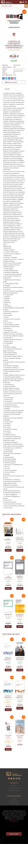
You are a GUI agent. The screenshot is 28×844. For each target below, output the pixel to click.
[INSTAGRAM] (14, 778)
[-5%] (8, 527)
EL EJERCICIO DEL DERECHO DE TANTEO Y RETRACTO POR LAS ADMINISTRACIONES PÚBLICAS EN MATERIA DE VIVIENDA (19, 615)
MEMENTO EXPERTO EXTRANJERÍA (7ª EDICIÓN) (20, 577)
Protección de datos (14, 803)
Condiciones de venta (14, 801)
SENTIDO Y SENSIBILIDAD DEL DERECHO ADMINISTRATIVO (8, 696)
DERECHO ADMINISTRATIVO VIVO (8, 658)
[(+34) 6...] (16, 778)
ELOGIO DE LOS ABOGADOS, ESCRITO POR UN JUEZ (8, 736)
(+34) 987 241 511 (14, 785)
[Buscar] (26, 6)
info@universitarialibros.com (14, 788)
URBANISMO (8, 614)
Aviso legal (14, 798)
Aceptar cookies (13, 834)
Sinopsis (7, 89)
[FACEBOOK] (9, 778)
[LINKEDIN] (19, 778)
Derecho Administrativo (19, 69)
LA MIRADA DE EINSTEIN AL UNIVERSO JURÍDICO (20, 658)
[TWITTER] (11, 778)
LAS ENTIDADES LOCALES (8, 577)
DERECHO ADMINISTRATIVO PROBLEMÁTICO (19, 696)
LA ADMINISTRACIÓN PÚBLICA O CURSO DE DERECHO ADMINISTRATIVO (8, 538)
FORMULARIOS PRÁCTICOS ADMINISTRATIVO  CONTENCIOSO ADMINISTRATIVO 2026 (19, 538)
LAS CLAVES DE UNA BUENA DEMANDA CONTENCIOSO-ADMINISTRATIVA (19, 736)
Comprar (8, 550)
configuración (13, 821)
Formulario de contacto (14, 790)
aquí (14, 819)
